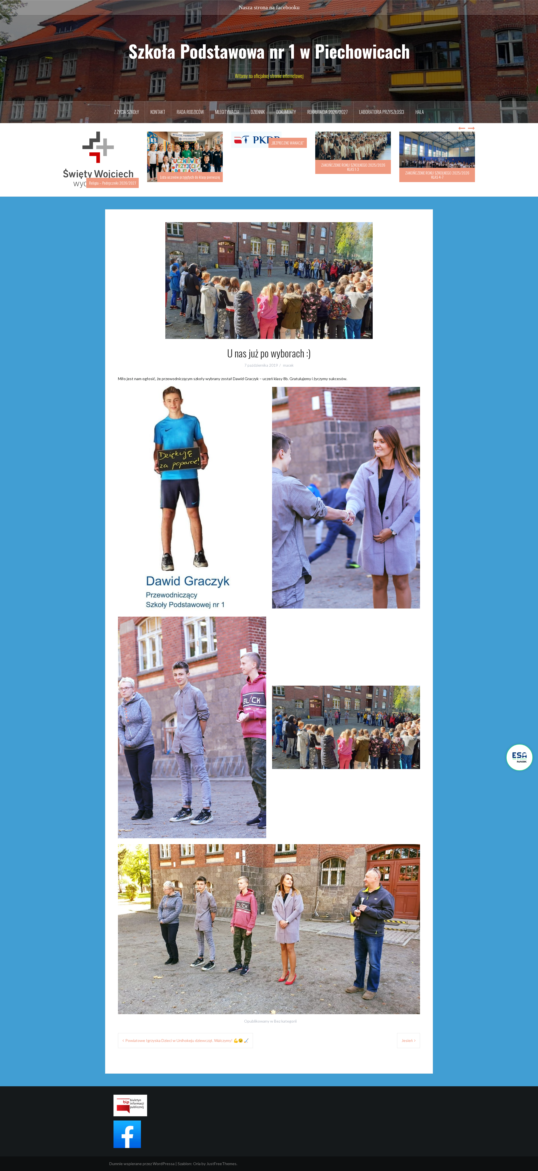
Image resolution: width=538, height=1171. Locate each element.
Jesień (407, 1034)
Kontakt (157, 112)
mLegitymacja (227, 112)
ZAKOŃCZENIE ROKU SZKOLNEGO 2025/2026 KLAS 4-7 (353, 175)
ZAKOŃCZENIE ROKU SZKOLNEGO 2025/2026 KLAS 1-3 (269, 167)
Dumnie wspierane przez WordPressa (142, 1157)
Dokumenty (286, 112)
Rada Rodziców (190, 112)
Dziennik (258, 112)
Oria (197, 1157)
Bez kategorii (285, 1015)
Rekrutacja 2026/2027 (327, 112)
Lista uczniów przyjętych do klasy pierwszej (106, 177)
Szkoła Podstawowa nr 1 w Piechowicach (269, 51)
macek (288, 359)
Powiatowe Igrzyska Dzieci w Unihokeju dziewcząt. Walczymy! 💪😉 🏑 (187, 1034)
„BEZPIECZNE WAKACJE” (203, 143)
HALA (420, 112)
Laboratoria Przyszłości (381, 112)
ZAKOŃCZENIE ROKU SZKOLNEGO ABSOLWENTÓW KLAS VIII (437, 175)
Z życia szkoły (126, 112)
